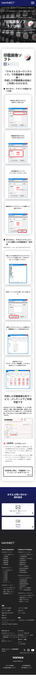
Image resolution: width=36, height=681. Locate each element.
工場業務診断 (23, 556)
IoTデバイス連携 (22, 608)
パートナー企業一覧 (23, 633)
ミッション (5, 622)
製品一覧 (20, 610)
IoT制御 (5, 578)
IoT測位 (5, 580)
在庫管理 (5, 558)
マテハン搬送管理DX (25, 590)
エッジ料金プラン (8, 570)
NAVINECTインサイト (8, 585)
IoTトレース (6, 582)
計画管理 (5, 564)
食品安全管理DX (24, 568)
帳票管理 (5, 560)
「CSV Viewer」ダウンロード (10, 635)
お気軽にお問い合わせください (27, 653)
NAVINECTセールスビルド (25, 593)
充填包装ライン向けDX (26, 558)
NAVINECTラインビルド (24, 552)
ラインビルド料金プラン (26, 554)
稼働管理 (5, 562)
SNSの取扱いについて (26, 667)
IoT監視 (5, 574)
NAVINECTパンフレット (8, 633)
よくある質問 (21, 644)
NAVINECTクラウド (7, 552)
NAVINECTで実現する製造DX (10, 624)
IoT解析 (5, 576)
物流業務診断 (23, 580)
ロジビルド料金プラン (26, 578)
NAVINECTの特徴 (6, 608)
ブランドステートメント (8, 620)
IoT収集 (5, 572)
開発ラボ (4, 615)
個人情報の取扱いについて (9, 667)
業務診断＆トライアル (26, 597)
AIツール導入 (22, 613)
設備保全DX (23, 562)
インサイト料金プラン (9, 587)
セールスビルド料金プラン (27, 595)
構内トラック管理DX (25, 588)
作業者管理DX (23, 582)
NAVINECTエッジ (6, 567)
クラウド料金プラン (8, 554)
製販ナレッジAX (24, 601)
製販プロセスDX (24, 599)
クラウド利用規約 (9, 665)
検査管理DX (23, 570)
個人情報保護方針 (26, 665)
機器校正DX (23, 564)
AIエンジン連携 (6, 610)
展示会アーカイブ (6, 641)
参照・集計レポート (8, 589)
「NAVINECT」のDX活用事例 (26, 620)
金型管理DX (23, 560)
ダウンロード (14, 64)
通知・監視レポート (8, 591)
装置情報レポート (8, 593)
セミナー (20, 642)
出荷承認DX (23, 586)
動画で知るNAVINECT (8, 613)
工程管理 (5, 556)
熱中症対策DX (23, 572)
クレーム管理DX (24, 566)
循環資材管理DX (24, 584)
